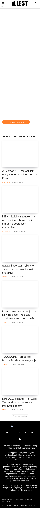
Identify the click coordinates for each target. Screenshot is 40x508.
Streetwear (7, 231)
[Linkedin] (20, 439)
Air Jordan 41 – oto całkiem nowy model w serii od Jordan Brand (19, 174)
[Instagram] (6, 432)
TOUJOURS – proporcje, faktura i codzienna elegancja (19, 358)
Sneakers (6, 182)
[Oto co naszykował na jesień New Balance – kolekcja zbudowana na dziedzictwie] (20, 294)
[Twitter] (19, 432)
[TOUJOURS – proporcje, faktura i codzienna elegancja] (20, 339)
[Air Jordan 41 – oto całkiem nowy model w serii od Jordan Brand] (20, 153)
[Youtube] (31, 432)
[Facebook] (13, 432)
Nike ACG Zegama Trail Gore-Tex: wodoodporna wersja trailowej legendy (20, 402)
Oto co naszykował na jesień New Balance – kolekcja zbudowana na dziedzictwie (19, 314)
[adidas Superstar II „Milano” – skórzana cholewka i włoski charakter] (20, 248)
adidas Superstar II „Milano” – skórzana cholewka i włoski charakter (19, 268)
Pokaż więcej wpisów (19, 416)
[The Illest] (20, 3)
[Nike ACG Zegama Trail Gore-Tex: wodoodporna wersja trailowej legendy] (20, 381)
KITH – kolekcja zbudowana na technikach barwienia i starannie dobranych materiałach (18, 221)
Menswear (6, 364)
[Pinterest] (25, 432)
